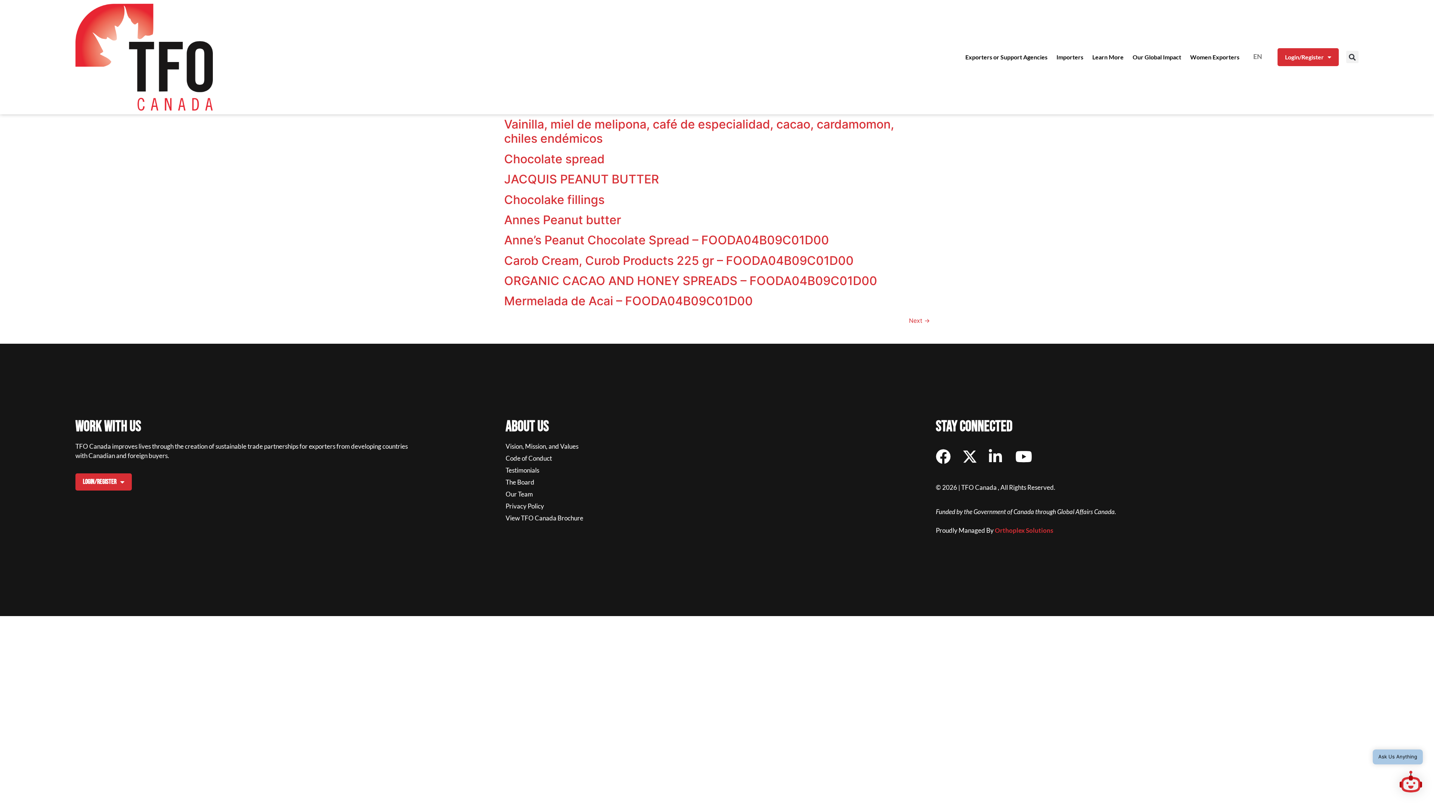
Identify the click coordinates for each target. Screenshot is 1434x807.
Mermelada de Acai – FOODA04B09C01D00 (628, 301)
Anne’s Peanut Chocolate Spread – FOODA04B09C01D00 (666, 240)
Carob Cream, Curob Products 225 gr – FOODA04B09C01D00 (679, 260)
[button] (1352, 57)
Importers (1069, 57)
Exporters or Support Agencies (1006, 57)
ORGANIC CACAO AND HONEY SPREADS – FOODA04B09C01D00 (690, 280)
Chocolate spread (554, 159)
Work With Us (108, 427)
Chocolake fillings (554, 199)
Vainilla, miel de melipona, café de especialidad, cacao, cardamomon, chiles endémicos (699, 131)
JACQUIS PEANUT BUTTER (581, 179)
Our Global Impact (1157, 57)
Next (919, 320)
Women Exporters (1214, 57)
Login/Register (1304, 57)
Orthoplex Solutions (1024, 530)
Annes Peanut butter (562, 220)
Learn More (1108, 57)
